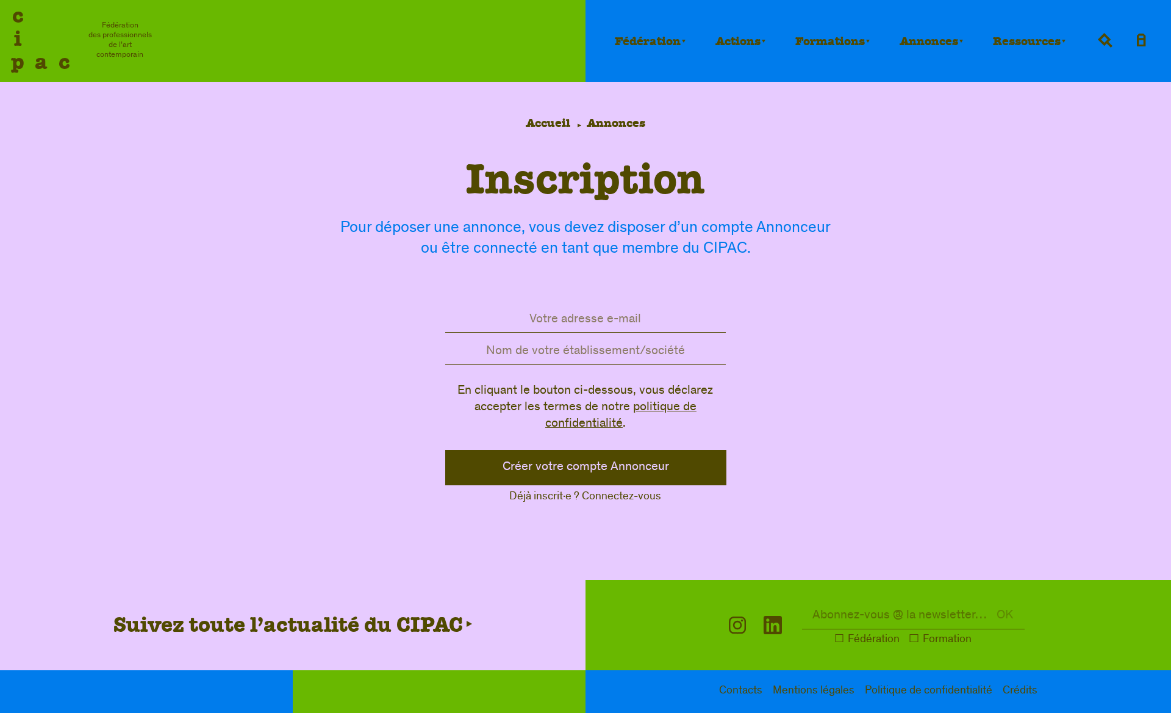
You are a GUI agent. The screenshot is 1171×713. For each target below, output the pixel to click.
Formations (830, 41)
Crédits (1020, 691)
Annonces (929, 41)
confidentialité (928, 691)
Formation (947, 640)
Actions (738, 41)
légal (813, 691)
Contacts (740, 691)
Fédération (648, 41)
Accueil (548, 123)
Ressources (1027, 41)
